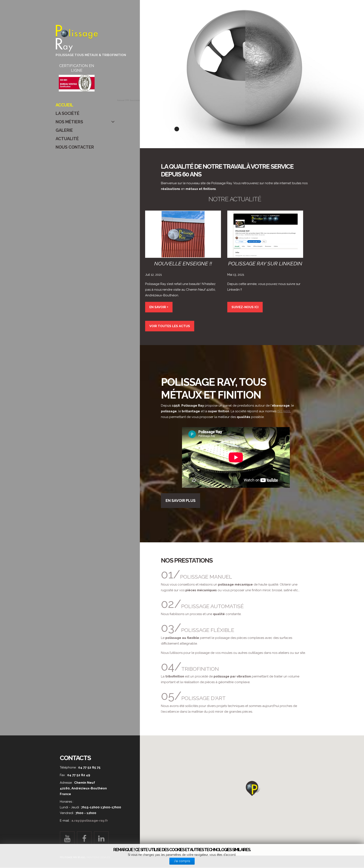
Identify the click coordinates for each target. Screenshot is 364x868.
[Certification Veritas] (77, 83)
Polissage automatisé (212, 606)
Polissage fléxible (207, 630)
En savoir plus (180, 500)
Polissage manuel (206, 577)
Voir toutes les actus (169, 326)
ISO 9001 (283, 411)
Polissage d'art (203, 698)
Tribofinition (200, 669)
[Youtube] (67, 838)
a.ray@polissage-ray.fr (89, 820)
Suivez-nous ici (245, 307)
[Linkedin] (101, 838)
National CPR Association (128, 100)
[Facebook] (84, 838)
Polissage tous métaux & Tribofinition (91, 55)
